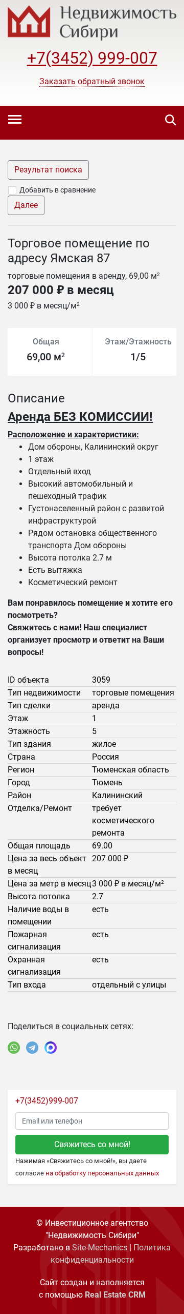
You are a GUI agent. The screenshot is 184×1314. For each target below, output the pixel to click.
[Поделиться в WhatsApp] (14, 1047)
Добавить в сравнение (57, 190)
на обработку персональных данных (102, 1173)
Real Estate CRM (115, 1295)
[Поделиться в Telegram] (32, 1047)
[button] (92, 81)
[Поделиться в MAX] (50, 1047)
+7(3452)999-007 (46, 1101)
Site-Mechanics (99, 1247)
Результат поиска (48, 170)
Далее (26, 205)
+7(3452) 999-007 (92, 58)
